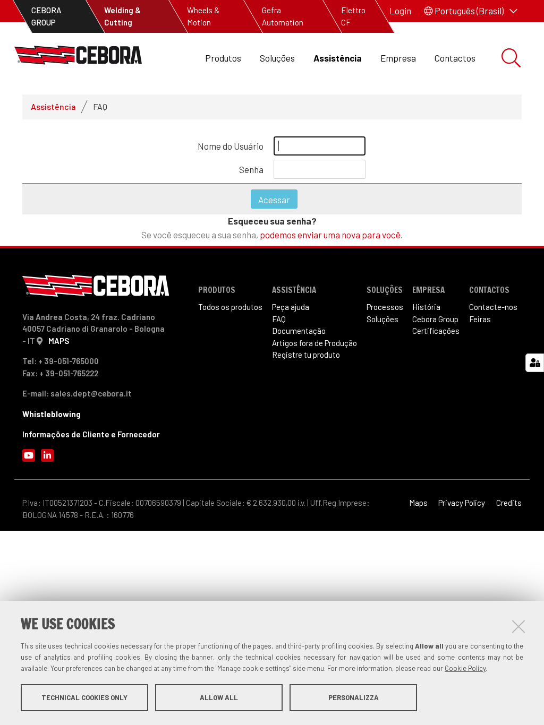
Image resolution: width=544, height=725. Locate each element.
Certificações (436, 330)
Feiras (480, 319)
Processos (385, 307)
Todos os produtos (230, 307)
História (426, 307)
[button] (471, 11)
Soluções (277, 58)
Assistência (337, 58)
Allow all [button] (219, 697)
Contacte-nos (493, 307)
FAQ (279, 319)
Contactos (455, 58)
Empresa (398, 58)
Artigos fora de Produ (314, 343)
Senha (251, 169)
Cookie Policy (465, 668)
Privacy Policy (461, 502)
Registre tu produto (306, 354)
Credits (509, 502)
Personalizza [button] (353, 697)
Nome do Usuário (231, 146)
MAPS (58, 341)
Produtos (223, 58)
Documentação (299, 330)
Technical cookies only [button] (84, 697)
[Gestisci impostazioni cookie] (534, 362)
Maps (418, 502)
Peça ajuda (290, 307)
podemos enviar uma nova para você (330, 234)
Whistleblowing (51, 414)
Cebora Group (435, 319)
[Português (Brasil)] (78, 58)
